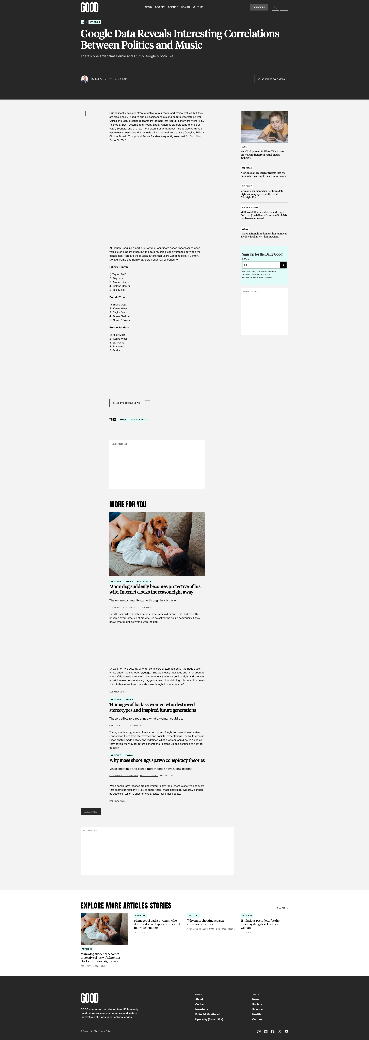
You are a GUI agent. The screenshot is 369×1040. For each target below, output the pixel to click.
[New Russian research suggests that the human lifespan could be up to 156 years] (264, 170)
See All (281, 907)
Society (160, 7)
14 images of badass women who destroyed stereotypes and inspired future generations (152, 707)
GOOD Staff (129, 607)
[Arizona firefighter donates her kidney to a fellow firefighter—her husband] (264, 231)
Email (247, 259)
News (148, 7)
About (199, 999)
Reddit (191, 668)
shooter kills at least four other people (157, 793)
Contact (200, 1004)
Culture (198, 7)
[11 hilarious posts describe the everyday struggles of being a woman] (264, 923)
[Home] (82, 22)
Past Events (144, 581)
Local (245, 229)
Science (173, 7)
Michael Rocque (149, 776)
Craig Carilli (116, 725)
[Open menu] (284, 7)
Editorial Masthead (207, 1014)
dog (155, 621)
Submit (284, 265)
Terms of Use (248, 274)
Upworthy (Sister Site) (209, 1019)
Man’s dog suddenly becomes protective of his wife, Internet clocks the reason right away (154, 589)
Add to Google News (273, 79)
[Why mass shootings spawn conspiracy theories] (211, 922)
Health (185, 7)
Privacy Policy (263, 274)
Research (247, 168)
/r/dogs (145, 672)
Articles (95, 22)
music (123, 419)
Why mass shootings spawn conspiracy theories (157, 760)
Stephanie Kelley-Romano (123, 776)
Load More (90, 811)
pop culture (138, 419)
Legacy (129, 581)
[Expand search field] (275, 7)
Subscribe (259, 7)
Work (244, 146)
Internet (247, 186)
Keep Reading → (118, 691)
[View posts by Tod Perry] (85, 79)
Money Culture (250, 207)
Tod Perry (100, 79)
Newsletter (202, 1009)
